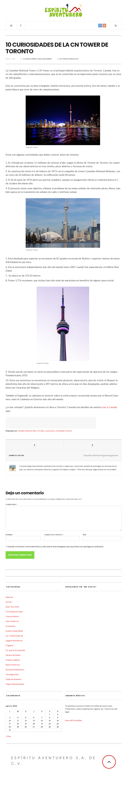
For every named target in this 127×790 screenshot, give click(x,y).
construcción (50, 431)
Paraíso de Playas (13, 655)
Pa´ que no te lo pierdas (15, 650)
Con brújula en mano (14, 611)
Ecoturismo (10, 626)
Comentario (11, 504)
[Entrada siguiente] (92, 445)
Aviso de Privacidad (73, 720)
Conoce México (12, 616)
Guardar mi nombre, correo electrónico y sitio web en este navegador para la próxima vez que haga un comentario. (56, 546)
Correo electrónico (54, 534)
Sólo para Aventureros (15, 669)
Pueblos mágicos (13, 660)
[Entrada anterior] (35, 445)
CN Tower (40, 431)
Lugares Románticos (14, 640)
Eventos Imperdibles (14, 631)
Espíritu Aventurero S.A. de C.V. (53, 760)
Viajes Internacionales (15, 684)
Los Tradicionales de (68, 59)
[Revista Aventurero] (63, 10)
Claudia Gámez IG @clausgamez (37, 59)
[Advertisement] (51, 422)
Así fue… (9, 602)
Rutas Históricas (13, 664)
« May (8, 736)
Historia (69, 431)
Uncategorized (12, 674)
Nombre (9, 534)
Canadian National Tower (27, 431)
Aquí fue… (10, 597)
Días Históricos (12, 621)
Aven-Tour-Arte (12, 606)
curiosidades (60, 431)
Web (84, 534)
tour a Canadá (109, 407)
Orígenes (9, 645)
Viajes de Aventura (13, 679)
